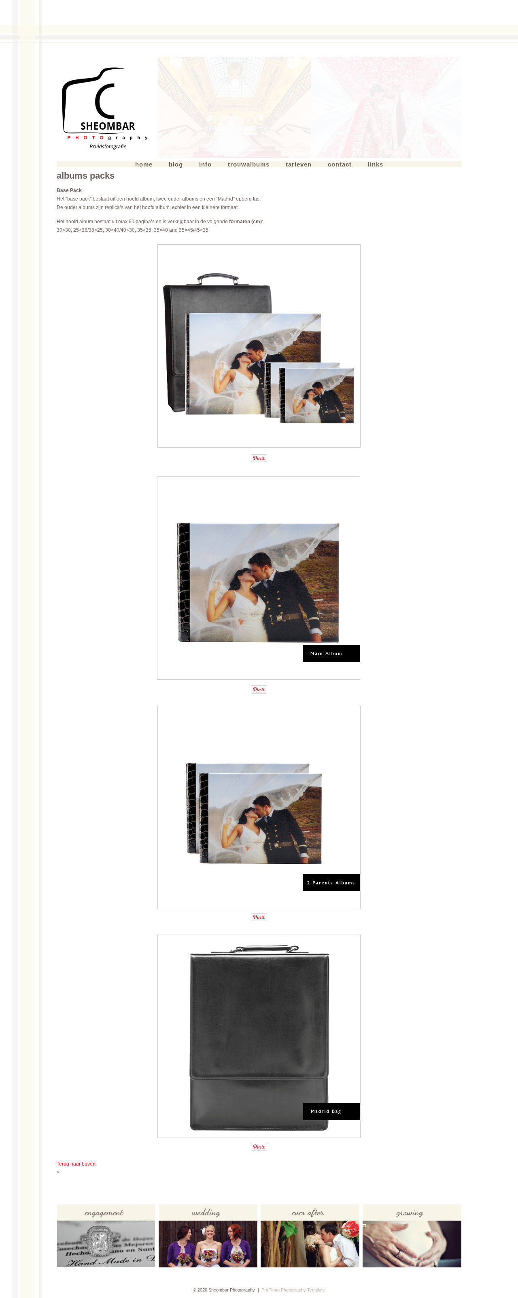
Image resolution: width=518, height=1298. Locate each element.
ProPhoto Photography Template (293, 1289)
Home (144, 164)
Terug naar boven (76, 1164)
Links (375, 164)
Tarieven (299, 164)
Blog (176, 164)
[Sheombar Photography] (107, 107)
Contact (340, 164)
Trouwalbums (249, 164)
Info (205, 164)
